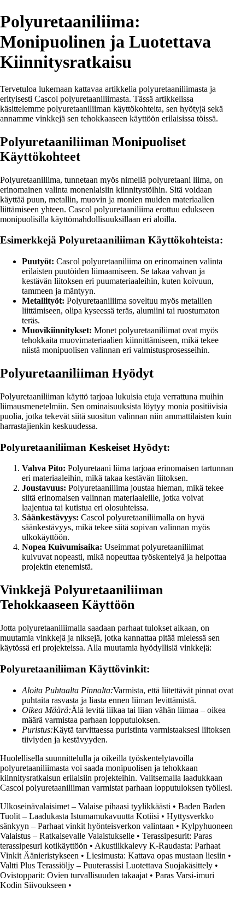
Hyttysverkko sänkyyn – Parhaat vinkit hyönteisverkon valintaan (107, 821)
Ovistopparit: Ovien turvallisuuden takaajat (74, 875)
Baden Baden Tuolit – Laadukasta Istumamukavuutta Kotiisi (112, 811)
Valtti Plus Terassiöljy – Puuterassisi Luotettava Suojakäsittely (106, 865)
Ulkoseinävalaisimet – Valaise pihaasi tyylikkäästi (85, 806)
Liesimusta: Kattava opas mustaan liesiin (156, 855)
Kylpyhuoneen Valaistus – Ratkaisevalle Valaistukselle (116, 830)
